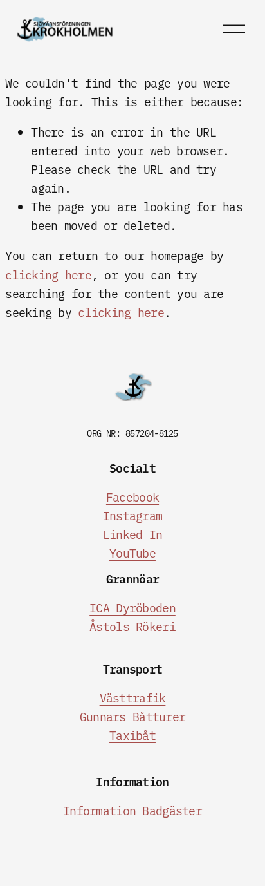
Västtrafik (133, 698)
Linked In (132, 534)
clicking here (48, 275)
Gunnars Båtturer (132, 716)
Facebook (132, 497)
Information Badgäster (132, 810)
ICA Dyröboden (132, 607)
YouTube (132, 553)
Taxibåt (132, 735)
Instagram (132, 515)
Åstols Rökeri (132, 626)
